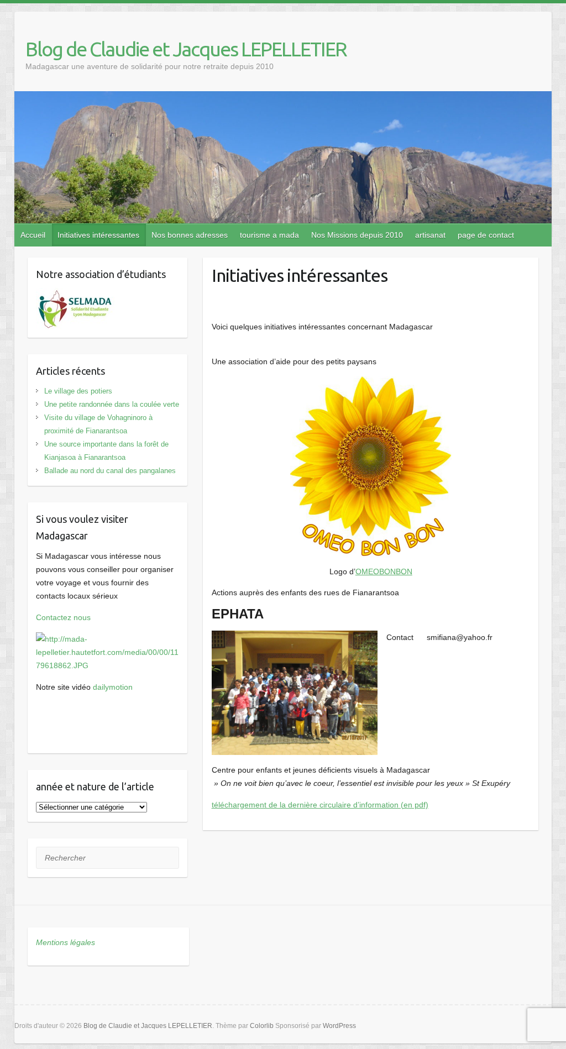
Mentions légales (65, 942)
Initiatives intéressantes (98, 234)
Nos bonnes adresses (189, 234)
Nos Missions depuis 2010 (357, 234)
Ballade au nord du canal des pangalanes (110, 470)
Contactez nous (63, 617)
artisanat (430, 234)
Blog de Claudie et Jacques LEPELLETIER (186, 49)
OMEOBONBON (383, 571)
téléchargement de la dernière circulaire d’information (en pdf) (320, 804)
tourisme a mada (269, 234)
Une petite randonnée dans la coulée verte (111, 404)
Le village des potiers (78, 391)
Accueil (32, 234)
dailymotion (113, 687)
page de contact (486, 234)
